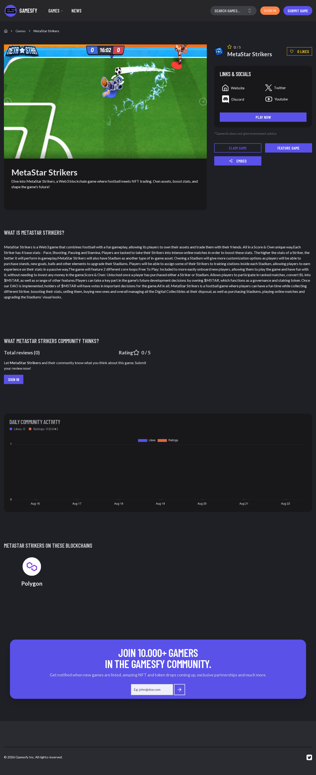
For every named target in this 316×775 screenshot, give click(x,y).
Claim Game (238, 147)
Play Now (263, 117)
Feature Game (288, 147)
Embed (241, 160)
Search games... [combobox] (227, 10)
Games (53, 10)
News (76, 10)
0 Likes (303, 51)
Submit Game (298, 10)
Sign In (13, 379)
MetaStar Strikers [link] (46, 31)
